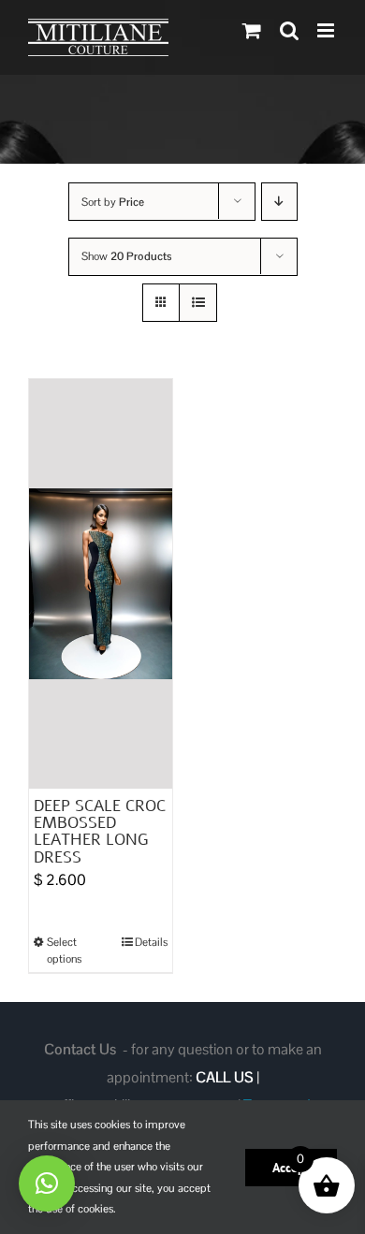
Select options (64, 950)
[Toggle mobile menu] (327, 30)
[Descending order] (279, 201)
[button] (47, 1183)
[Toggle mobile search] (289, 30)
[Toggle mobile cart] (251, 30)
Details (151, 942)
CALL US (225, 1077)
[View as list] (198, 302)
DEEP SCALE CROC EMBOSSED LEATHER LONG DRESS (100, 831)
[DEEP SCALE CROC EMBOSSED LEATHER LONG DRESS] (100, 584)
